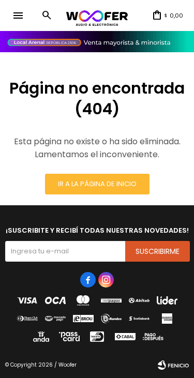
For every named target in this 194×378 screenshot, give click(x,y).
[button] (46, 15)
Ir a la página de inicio (97, 184)
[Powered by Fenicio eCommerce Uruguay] (173, 365)
